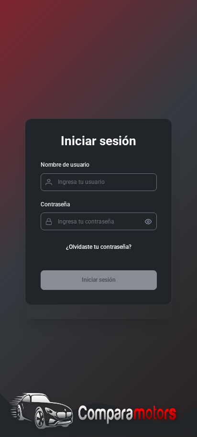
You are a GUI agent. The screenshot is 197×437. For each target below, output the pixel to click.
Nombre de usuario (65, 164)
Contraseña (55, 204)
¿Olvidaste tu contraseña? (98, 247)
